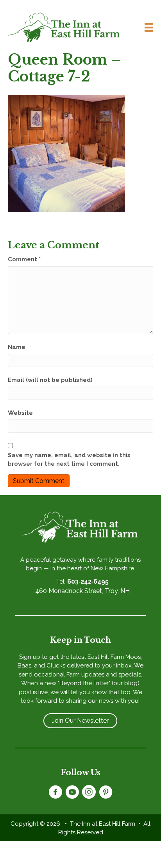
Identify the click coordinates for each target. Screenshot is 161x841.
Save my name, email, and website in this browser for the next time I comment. (69, 460)
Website (20, 412)
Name (16, 347)
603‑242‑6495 (88, 581)
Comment (24, 259)
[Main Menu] (145, 27)
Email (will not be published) (50, 379)
